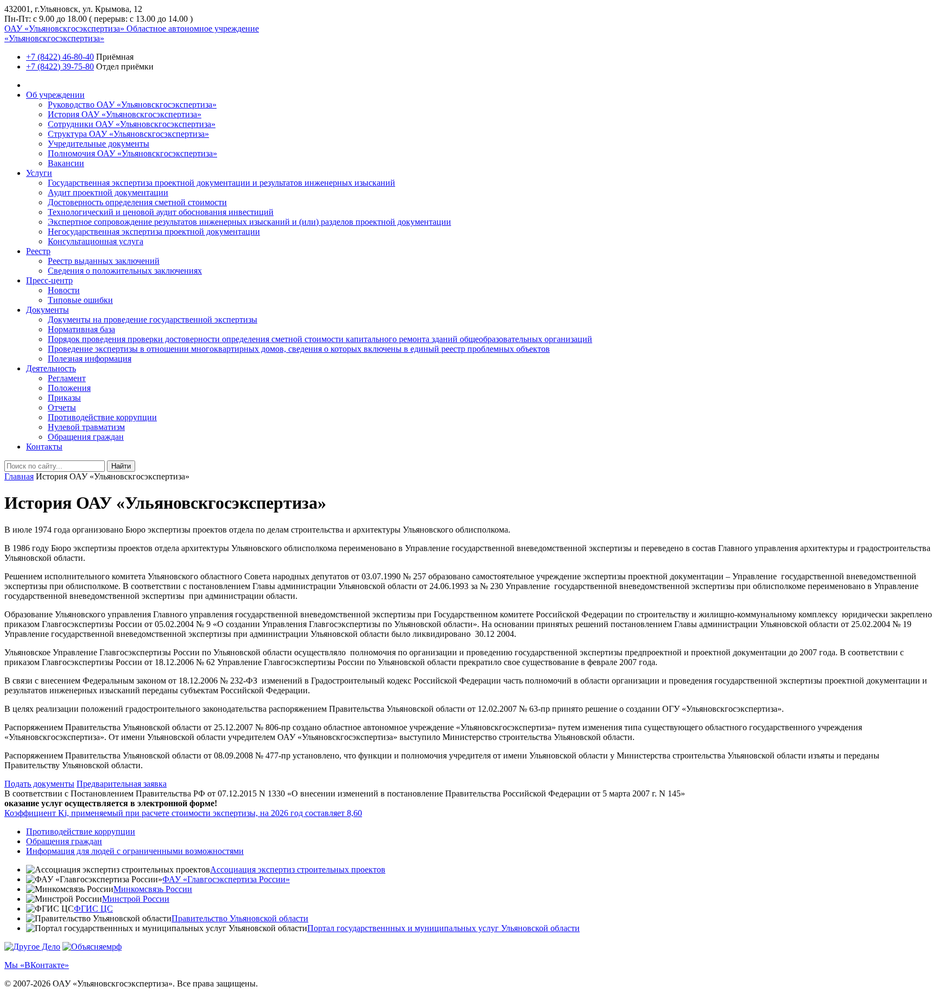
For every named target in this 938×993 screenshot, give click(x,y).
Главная (19, 476)
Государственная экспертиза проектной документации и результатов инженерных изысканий (221, 182)
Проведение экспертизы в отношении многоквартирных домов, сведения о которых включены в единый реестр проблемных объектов (299, 348)
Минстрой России (135, 898)
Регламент (67, 378)
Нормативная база (81, 329)
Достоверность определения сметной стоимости (137, 202)
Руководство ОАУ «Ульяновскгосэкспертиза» (132, 104)
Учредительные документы (98, 143)
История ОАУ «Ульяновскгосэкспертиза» (124, 114)
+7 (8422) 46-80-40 (60, 56)
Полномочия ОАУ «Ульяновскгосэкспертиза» (132, 153)
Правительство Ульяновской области (240, 918)
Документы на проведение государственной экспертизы (152, 319)
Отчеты (62, 407)
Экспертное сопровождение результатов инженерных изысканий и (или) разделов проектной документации (249, 221)
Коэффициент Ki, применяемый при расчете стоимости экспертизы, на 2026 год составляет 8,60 (183, 813)
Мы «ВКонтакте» (36, 965)
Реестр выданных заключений (104, 260)
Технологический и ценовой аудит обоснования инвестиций (161, 212)
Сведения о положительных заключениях (125, 270)
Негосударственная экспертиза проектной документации (154, 231)
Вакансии (66, 163)
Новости (64, 290)
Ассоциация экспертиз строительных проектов (297, 869)
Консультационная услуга (95, 241)
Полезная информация (89, 358)
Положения (69, 388)
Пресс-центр (49, 280)
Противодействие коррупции (102, 417)
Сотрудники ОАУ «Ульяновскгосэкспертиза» (132, 124)
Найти (121, 466)
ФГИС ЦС (93, 908)
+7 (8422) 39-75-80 (60, 66)
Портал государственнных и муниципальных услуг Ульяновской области (443, 928)
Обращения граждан (86, 436)
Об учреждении (55, 94)
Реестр (38, 251)
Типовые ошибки (80, 300)
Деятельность (51, 368)
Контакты (44, 446)
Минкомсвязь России (152, 889)
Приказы (64, 397)
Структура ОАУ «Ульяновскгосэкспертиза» (128, 133)
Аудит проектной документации (108, 192)
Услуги (39, 173)
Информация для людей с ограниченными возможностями (135, 851)
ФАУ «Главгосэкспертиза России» (226, 879)
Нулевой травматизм (86, 427)
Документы (47, 309)
